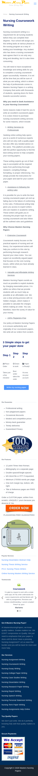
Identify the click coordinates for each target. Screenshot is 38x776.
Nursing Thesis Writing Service (15, 564)
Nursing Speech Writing (12, 696)
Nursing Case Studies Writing (14, 678)
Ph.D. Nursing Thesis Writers (14, 569)
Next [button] (35, 597)
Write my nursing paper (16, 387)
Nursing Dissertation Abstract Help (16, 560)
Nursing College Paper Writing (14, 673)
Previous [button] (2, 597)
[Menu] (35, 3)
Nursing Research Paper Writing (15, 687)
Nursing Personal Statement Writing (17, 700)
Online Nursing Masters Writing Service (18, 573)
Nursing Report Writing (11, 691)
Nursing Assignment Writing (13, 660)
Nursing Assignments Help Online (16, 709)
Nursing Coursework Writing (13, 664)
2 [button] (19, 610)
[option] (19, 596)
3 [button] (20, 610)
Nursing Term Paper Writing (13, 705)
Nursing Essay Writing (11, 669)
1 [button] (17, 610)
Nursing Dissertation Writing (13, 682)
